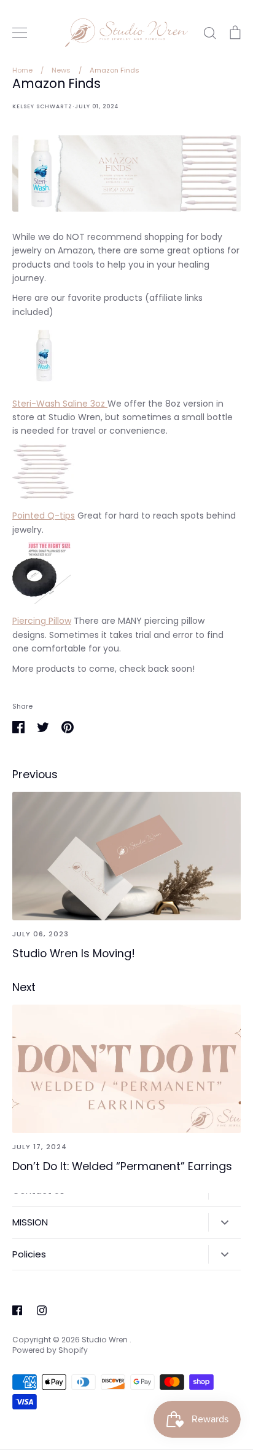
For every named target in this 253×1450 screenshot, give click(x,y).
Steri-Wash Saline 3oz (59, 403)
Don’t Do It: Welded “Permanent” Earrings (122, 1166)
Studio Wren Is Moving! (73, 953)
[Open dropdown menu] (224, 1222)
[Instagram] (41, 1310)
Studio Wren (106, 1339)
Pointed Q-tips (43, 515)
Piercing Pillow (41, 621)
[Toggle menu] (19, 33)
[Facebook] (17, 1310)
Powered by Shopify (50, 1350)
